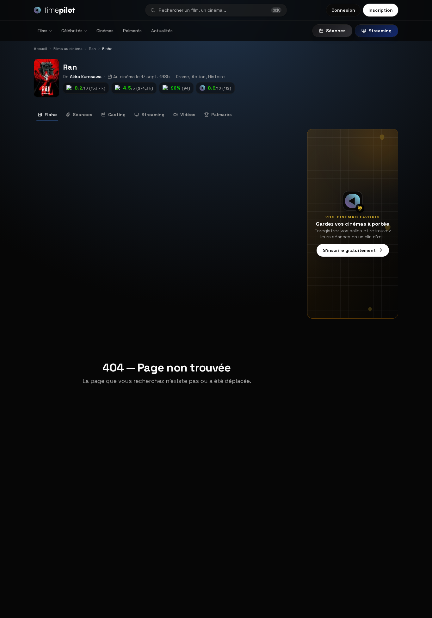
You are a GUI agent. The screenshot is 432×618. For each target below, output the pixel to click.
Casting (117, 114)
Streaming (380, 31)
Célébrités (72, 31)
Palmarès (132, 31)
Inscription (380, 10)
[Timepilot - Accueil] (54, 10)
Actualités (162, 31)
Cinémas (105, 31)
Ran (70, 67)
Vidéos (187, 114)
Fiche (51, 114)
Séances (336, 31)
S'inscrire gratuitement (349, 250)
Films (42, 31)
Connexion (343, 10)
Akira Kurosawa (86, 76)
